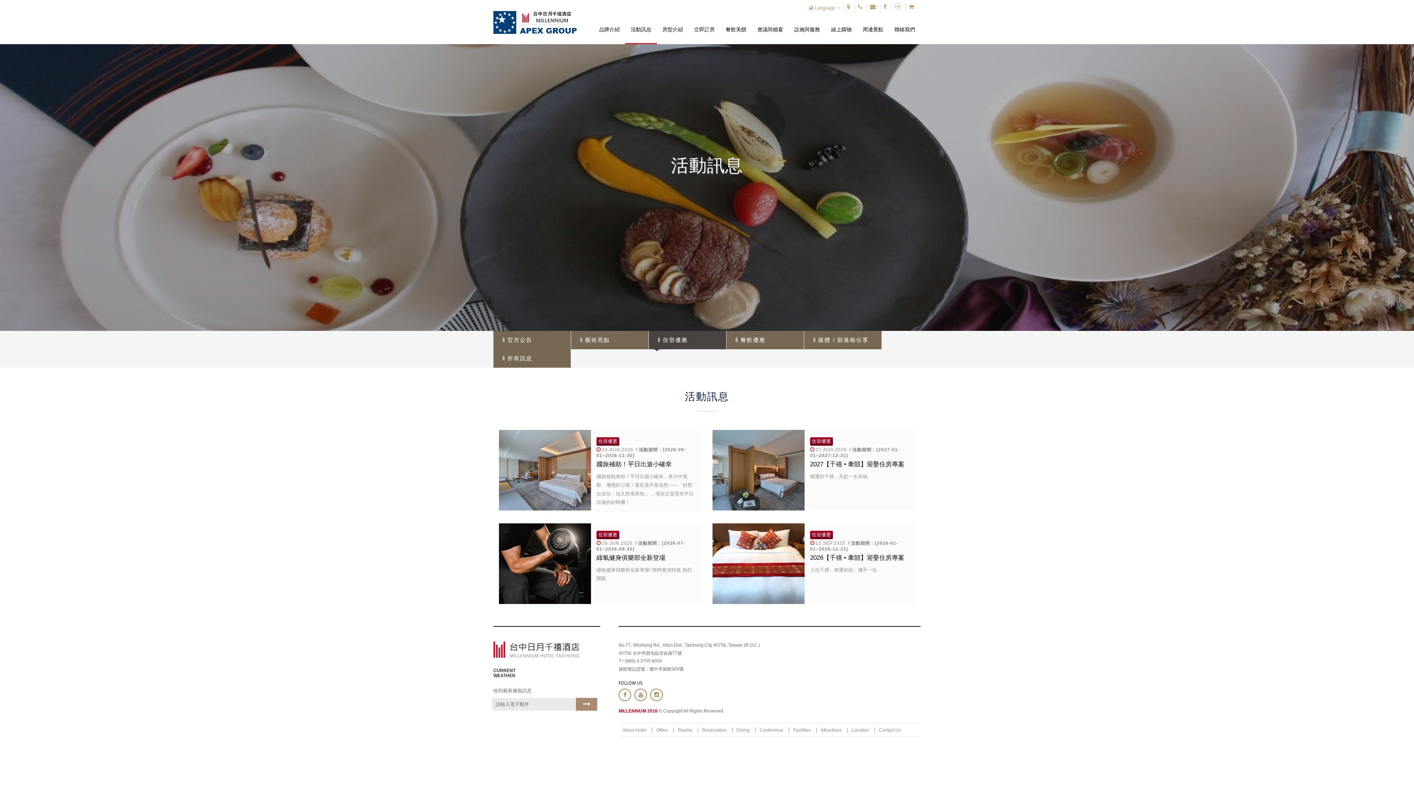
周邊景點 (873, 23)
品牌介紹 (609, 23)
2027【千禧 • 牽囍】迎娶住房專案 (857, 464)
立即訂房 (704, 23)
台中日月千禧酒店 (535, 22)
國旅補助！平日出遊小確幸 (634, 464)
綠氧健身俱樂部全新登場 (631, 557)
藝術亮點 (597, 340)
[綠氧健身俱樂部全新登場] (545, 563)
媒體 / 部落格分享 (843, 340)
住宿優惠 (675, 340)
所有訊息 (519, 358)
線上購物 (841, 23)
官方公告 (519, 340)
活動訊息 (641, 23)
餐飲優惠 (753, 340)
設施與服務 (807, 23)
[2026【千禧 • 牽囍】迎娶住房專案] (759, 563)
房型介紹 (673, 23)
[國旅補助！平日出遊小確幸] (545, 470)
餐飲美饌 (736, 23)
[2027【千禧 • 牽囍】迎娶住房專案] (759, 470)
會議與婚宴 (770, 23)
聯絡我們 (905, 23)
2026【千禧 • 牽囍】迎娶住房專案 (857, 557)
